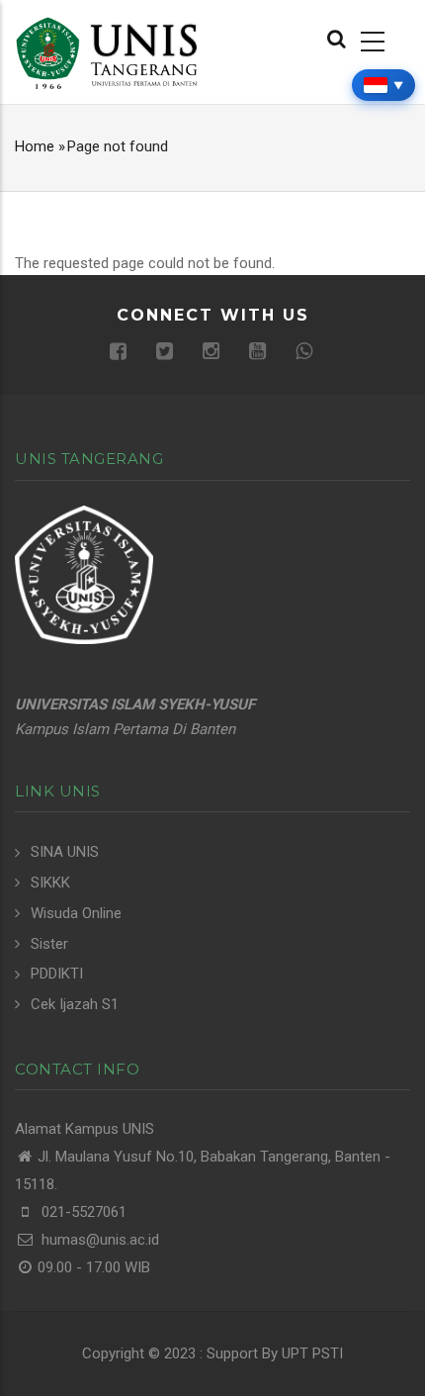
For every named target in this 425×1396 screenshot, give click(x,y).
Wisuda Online (76, 913)
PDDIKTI (57, 973)
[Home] (106, 51)
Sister (49, 944)
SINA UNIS (65, 852)
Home (34, 146)
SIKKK (50, 882)
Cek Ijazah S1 (75, 1004)
